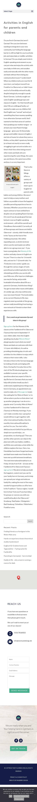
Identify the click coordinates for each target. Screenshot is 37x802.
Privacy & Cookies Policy (18, 777)
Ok (10, 796)
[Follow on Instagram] (21, 740)
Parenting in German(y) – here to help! (18, 556)
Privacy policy (19, 799)
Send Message (19, 691)
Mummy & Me (26, 251)
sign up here (8, 470)
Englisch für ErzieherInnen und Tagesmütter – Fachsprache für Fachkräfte (15, 549)
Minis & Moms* (24, 339)
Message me (22, 392)
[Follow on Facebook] (16, 740)
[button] (19, 578)
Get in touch (19, 749)
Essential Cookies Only (21, 796)
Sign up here (8, 326)
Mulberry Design (22, 780)
